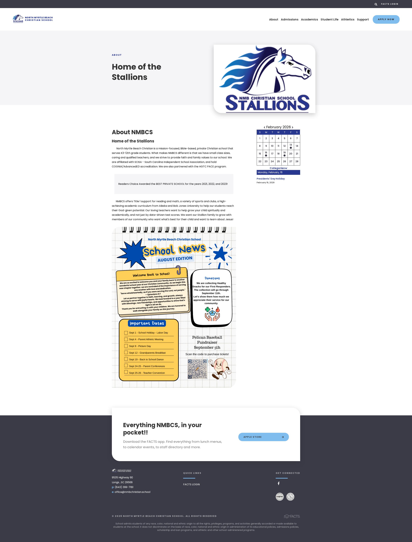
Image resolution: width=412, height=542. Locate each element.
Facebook (279, 483)
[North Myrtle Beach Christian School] (121, 471)
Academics (309, 19)
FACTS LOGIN (389, 4)
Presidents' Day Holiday (271, 178)
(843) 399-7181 (124, 487)
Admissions (289, 19)
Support (363, 19)
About (273, 19)
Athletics (347, 19)
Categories (277, 168)
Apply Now (386, 19)
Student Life (329, 19)
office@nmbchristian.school (132, 492)
